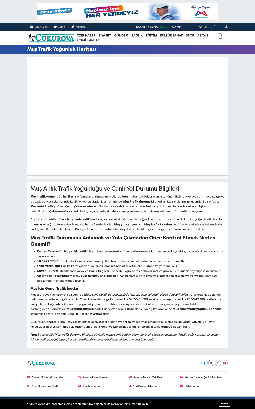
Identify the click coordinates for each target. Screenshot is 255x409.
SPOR (190, 35)
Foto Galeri (41, 27)
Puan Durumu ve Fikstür (46, 386)
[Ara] (220, 35)
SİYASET (105, 35)
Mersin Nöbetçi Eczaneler (47, 377)
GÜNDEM (121, 35)
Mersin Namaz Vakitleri (148, 377)
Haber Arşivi (192, 386)
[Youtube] (225, 363)
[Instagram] (218, 363)
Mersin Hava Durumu (95, 377)
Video (61, 27)
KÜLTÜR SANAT (171, 35)
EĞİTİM (151, 35)
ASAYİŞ (202, 35)
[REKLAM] (127, 11)
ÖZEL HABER (86, 35)
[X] (211, 363)
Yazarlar (80, 27)
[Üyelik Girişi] (225, 27)
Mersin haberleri (124, 326)
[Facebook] (204, 363)
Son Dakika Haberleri (145, 386)
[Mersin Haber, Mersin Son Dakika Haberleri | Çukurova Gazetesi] (51, 38)
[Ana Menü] (220, 40)
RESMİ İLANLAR (88, 40)
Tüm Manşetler (92, 386)
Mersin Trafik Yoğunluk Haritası (203, 377)
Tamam (224, 404)
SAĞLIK (137, 35)
